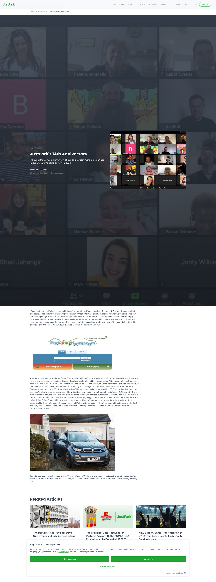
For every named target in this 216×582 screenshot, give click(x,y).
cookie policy (63, 552)
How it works (118, 4)
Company (176, 4)
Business (153, 4)
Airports (164, 4)
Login (194, 4)
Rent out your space (136, 4)
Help (186, 4)
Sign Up (205, 4)
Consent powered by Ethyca (174, 573)
